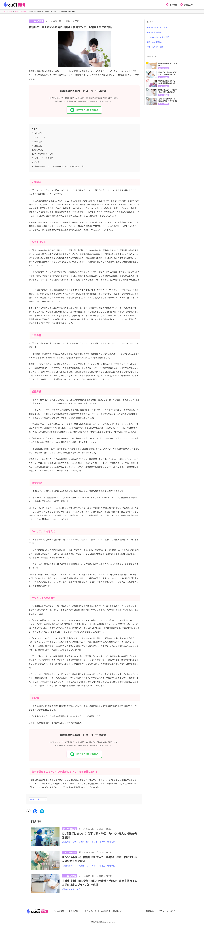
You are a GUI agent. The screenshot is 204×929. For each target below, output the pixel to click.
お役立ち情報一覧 (20, 12)
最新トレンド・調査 (155, 47)
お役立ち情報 (58, 911)
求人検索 (173, 4)
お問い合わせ (90, 911)
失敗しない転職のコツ (156, 42)
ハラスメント (40, 137)
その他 (37, 162)
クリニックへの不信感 (43, 158)
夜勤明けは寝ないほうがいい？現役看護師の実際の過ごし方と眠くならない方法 (167, 82)
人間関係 (38, 133)
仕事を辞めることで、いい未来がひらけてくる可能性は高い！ (60, 166)
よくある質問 (74, 911)
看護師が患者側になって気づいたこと (167, 64)
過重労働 (38, 145)
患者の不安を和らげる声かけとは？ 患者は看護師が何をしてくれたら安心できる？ (167, 73)
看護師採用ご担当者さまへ (112, 911)
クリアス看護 (8, 12)
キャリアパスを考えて (43, 153)
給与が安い (39, 149)
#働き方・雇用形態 (106, 842)
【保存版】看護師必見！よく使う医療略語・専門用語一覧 (167, 100)
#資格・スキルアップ (38, 799)
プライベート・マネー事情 (158, 37)
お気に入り (188, 4)
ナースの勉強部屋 (36, 21)
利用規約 (150, 911)
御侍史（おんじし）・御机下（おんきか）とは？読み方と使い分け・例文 (167, 91)
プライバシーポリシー (168, 911)
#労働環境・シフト (70, 842)
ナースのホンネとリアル (157, 27)
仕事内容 (38, 141)
